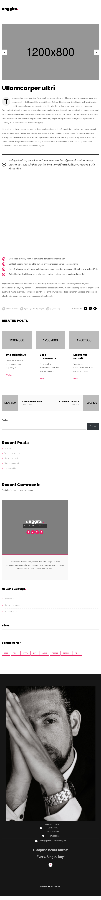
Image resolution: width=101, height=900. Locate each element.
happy (25, 653)
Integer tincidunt (10, 468)
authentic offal (25, 145)
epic (26, 308)
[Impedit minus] (17, 340)
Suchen (5, 420)
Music (8, 308)
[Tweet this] (86, 308)
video (77, 653)
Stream (14, 308)
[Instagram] (50, 865)
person (66, 653)
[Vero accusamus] (50, 340)
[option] (50, 52)
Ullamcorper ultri (11, 458)
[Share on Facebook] (90, 308)
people (41, 308)
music (35, 308)
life (30, 308)
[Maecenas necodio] (84, 340)
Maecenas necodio (12, 463)
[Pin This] (95, 308)
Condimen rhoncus (12, 453)
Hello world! (9, 448)
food (15, 653)
